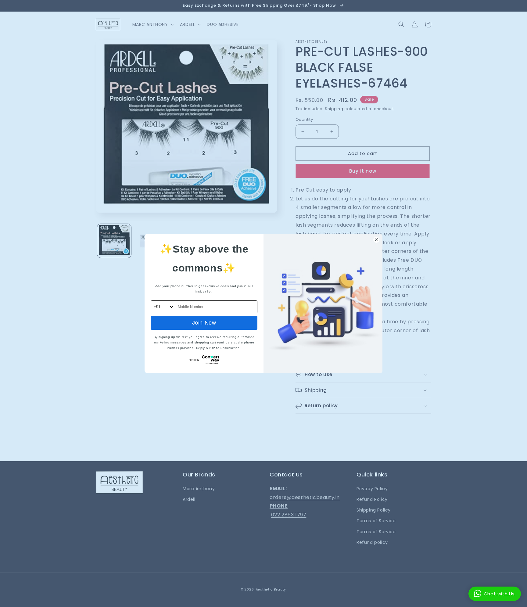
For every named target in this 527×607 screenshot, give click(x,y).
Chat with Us (499, 594)
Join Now (204, 323)
